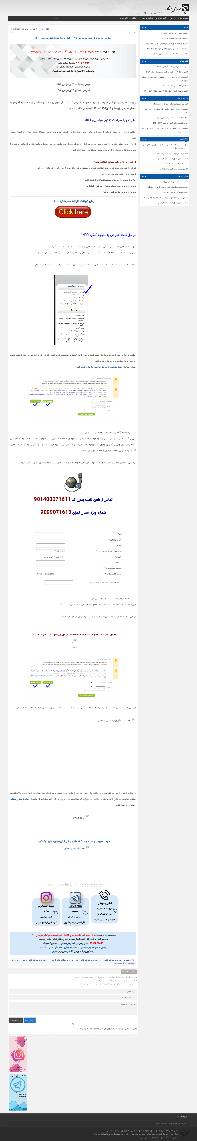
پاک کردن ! (16, 1020)
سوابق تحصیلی (147, 18)
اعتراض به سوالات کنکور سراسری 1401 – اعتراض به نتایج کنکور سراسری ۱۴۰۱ (73, 38)
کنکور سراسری (161, 18)
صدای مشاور (155, 1130)
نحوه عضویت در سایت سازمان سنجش (104, 367)
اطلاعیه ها (124, 18)
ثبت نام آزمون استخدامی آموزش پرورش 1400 (170, 104)
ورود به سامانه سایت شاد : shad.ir (174, 33)
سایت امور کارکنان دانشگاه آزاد (176, 163)
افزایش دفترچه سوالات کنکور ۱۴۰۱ (175, 85)
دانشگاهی (134, 18)
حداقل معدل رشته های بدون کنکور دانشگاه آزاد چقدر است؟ (165, 197)
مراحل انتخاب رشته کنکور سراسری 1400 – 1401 (170, 123)
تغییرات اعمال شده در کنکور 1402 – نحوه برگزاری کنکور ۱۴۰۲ (166, 91)
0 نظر (35, 29)
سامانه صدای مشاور (20, 799)
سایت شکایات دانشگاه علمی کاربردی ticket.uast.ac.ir (167, 187)
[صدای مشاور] (176, 7)
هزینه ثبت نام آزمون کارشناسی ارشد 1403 (172, 153)
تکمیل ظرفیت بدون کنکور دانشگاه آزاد (174, 169)
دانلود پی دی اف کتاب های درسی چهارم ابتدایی (170, 53)
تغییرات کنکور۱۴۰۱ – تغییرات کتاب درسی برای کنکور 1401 (167, 72)
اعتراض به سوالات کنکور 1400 (111, 960)
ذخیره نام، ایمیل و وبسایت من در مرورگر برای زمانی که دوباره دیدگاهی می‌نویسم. (107, 1028)
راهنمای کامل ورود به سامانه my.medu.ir (172, 38)
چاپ (26, 29)
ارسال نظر (29, 1020)
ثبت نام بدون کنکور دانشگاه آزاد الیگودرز (173, 202)
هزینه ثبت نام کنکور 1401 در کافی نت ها (172, 66)
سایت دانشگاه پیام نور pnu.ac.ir (175, 192)
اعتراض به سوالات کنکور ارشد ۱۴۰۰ (61, 960)
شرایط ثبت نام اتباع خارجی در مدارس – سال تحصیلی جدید (165, 43)
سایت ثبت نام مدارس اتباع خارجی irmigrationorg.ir (167, 48)
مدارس (173, 18)
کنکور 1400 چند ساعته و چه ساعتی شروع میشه (170, 117)
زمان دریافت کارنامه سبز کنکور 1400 (73, 201)
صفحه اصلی (183, 18)
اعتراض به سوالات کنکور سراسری (33, 960)
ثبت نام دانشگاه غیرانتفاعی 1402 (175, 181)
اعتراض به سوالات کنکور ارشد (87, 960)
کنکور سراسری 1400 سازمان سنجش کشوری (171, 1123)
